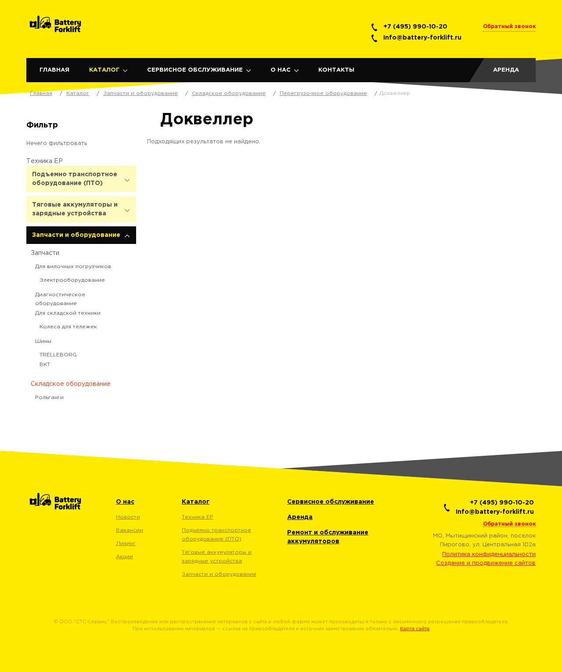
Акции (124, 556)
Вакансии (129, 530)
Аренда (506, 70)
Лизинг (126, 543)
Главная (54, 70)
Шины (43, 341)
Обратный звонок (509, 26)
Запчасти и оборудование (76, 235)
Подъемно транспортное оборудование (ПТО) (74, 179)
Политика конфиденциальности (489, 554)
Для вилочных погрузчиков (73, 266)
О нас (280, 70)
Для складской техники (68, 313)
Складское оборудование (71, 384)
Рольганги (49, 397)
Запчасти (45, 253)
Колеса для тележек (68, 326)
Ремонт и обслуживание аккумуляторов (327, 537)
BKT (45, 364)
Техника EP (44, 161)
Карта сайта (414, 629)
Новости (128, 517)
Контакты (336, 70)
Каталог (104, 70)
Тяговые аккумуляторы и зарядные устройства (75, 209)
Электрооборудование (72, 280)
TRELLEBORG (58, 354)
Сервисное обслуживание (195, 70)
